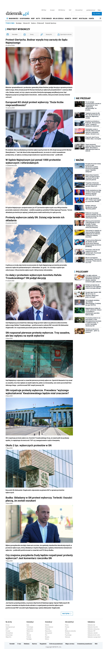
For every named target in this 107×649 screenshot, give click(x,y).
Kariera (34, 644)
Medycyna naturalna (70, 631)
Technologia (30, 627)
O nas (19, 644)
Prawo (66, 625)
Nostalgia (18, 23)
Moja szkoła (48, 631)
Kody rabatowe (49, 627)
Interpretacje (9, 635)
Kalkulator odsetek (93, 633)
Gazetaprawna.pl (10, 627)
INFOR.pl (44, 10)
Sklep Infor (8, 637)
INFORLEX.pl (61, 10)
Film (46, 635)
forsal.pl (52, 10)
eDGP (7, 629)
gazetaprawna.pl (90, 10)
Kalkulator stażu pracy (93, 629)
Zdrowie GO (26, 23)
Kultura (47, 639)
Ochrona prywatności (56, 644)
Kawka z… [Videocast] (37, 23)
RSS (96, 644)
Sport (28, 633)
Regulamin (43, 644)
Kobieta (47, 625)
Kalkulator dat (91, 625)
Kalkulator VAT (91, 631)
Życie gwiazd (48, 633)
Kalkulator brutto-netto (94, 635)
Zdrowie (29, 635)
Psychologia (68, 635)
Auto (28, 625)
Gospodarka (30, 629)
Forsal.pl (8, 631)
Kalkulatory (91, 622)
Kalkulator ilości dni (93, 627)
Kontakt (12, 644)
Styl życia (67, 637)
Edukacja (47, 629)
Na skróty (9, 622)
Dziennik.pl (30, 622)
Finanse (67, 627)
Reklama (26, 644)
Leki (66, 629)
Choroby (67, 633)
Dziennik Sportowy (50, 23)
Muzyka (47, 637)
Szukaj (98, 13)
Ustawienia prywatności (84, 644)
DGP (70, 10)
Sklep (99, 10)
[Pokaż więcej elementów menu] (100, 18)
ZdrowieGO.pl (78, 10)
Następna (65, 613)
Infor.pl (7, 625)
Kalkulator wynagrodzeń (94, 637)
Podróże (29, 637)
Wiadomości (30, 631)
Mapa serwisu (69, 644)
